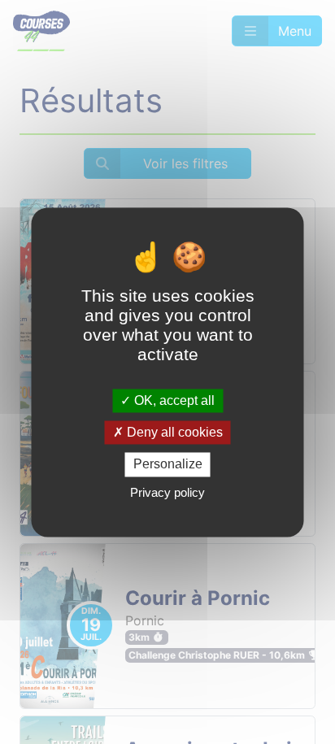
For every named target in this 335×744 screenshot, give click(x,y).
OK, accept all (173, 400)
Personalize (167, 465)
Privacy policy (167, 492)
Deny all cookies (173, 433)
